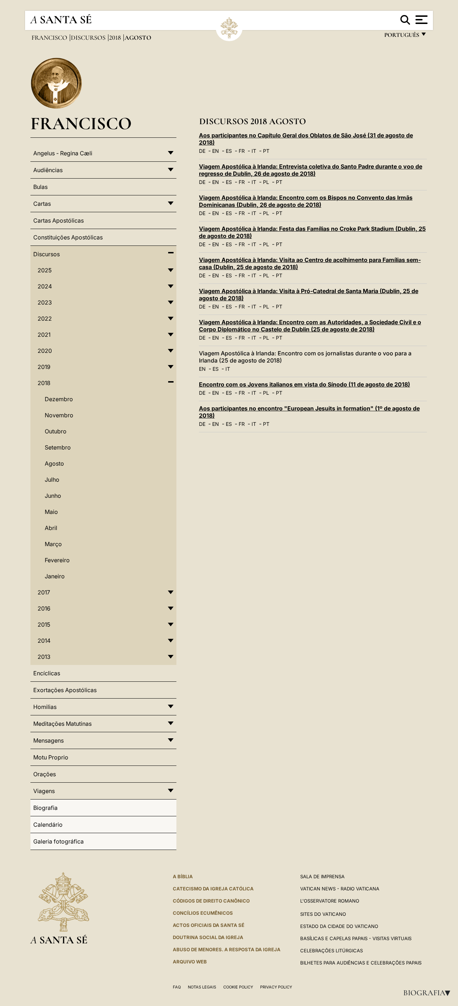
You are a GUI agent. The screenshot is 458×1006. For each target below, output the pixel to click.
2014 (44, 640)
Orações (44, 774)
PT (266, 151)
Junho (53, 495)
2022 (45, 318)
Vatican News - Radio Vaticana (339, 888)
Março (53, 544)
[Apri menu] (421, 20)
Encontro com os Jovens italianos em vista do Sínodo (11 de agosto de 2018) (304, 384)
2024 (45, 286)
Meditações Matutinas (62, 723)
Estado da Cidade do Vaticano (339, 926)
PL (266, 182)
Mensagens (48, 740)
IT (254, 151)
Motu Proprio (50, 757)
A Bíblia (183, 876)
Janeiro (55, 576)
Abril (51, 527)
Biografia (429, 992)
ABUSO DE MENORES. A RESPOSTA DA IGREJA (227, 949)
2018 (115, 38)
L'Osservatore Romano (329, 901)
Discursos (89, 38)
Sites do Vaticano (323, 914)
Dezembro (59, 399)
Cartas (42, 203)
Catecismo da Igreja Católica (213, 888)
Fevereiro (57, 560)
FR (242, 151)
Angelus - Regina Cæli (62, 153)
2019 (44, 366)
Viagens (44, 790)
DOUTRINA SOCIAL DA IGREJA (208, 937)
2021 (44, 334)
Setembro (58, 447)
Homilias (45, 706)
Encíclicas (46, 673)
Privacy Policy (276, 987)
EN (215, 151)
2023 (45, 302)
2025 (45, 270)
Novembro (59, 415)
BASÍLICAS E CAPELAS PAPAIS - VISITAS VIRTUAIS (355, 938)
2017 (44, 592)
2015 (44, 624)
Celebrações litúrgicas (331, 950)
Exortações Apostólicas (65, 690)
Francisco (50, 38)
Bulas (40, 186)
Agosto (54, 463)
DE (202, 151)
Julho (52, 479)
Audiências (48, 170)
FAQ (177, 987)
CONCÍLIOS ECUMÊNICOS (203, 913)
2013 (44, 656)
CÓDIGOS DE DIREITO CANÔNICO (211, 901)
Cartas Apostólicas (58, 220)
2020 (45, 350)
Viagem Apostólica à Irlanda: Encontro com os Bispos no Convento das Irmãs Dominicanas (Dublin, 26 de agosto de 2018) (306, 201)
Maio (51, 511)
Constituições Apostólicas (68, 237)
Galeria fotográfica (58, 841)
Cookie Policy (238, 987)
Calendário (48, 824)
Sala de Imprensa (322, 876)
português (401, 36)
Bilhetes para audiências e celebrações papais (361, 963)
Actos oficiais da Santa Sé (208, 925)
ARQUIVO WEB (190, 961)
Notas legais (202, 987)
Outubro (56, 431)
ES (229, 151)
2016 (44, 608)
